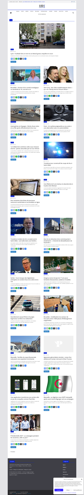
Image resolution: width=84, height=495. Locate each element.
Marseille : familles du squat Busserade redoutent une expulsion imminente (23, 358)
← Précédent (12, 451)
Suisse (66, 11)
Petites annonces (42, 14)
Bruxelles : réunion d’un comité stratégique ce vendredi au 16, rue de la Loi (25, 88)
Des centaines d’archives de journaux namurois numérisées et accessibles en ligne (25, 201)
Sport (22, 11)
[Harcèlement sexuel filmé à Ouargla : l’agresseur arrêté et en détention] (25, 303)
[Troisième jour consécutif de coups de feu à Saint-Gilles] (58, 150)
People (31, 11)
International (44, 11)
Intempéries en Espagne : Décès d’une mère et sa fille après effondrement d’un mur (25, 127)
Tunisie (55, 11)
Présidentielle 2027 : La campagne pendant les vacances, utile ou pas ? (25, 437)
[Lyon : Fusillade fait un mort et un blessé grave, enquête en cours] (42, 36)
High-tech (61, 11)
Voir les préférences (78, 490)
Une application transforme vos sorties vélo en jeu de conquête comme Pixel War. (25, 398)
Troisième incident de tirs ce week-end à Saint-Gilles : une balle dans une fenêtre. (24, 240)
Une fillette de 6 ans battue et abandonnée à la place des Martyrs (58, 185)
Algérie (50, 11)
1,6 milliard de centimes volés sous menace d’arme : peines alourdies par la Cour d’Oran (25, 147)
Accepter (59, 490)
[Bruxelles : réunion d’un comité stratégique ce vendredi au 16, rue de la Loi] (25, 74)
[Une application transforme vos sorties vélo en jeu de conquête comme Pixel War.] (25, 384)
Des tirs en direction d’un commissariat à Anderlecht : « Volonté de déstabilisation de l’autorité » (58, 240)
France (17, 11)
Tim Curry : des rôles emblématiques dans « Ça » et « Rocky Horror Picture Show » (58, 88)
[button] (81, 479)
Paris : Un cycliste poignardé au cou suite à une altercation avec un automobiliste (57, 127)
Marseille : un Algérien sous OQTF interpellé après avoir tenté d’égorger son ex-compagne (58, 398)
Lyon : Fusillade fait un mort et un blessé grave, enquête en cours (32, 54)
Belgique (37, 11)
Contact (10, 469)
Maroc (27, 11)
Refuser (68, 490)
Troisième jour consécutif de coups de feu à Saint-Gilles (58, 164)
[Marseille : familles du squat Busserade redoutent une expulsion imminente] (25, 344)
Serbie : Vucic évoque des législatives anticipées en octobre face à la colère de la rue (24, 279)
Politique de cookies (63, 492)
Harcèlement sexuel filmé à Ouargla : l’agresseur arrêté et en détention (23, 318)
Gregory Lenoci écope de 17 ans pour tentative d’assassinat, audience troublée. (57, 279)
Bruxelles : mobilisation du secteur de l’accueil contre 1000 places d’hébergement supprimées (58, 318)
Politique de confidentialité (71, 492)
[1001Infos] (10, 12)
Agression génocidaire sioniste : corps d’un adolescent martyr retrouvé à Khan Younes (58, 358)
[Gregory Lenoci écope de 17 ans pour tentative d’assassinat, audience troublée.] (58, 264)
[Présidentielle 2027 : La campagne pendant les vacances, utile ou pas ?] (25, 422)
